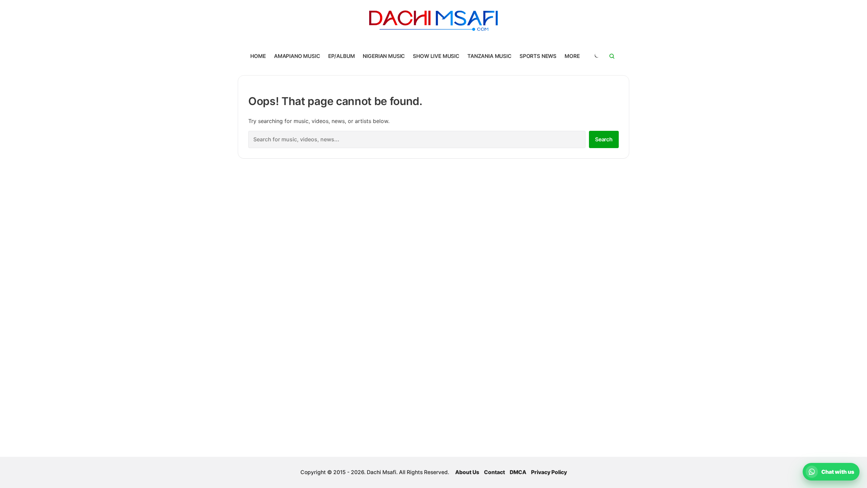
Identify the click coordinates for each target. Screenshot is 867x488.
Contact (494, 472)
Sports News (538, 56)
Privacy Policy (549, 472)
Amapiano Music (297, 56)
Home (258, 56)
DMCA (518, 472)
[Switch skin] (596, 56)
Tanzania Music (489, 56)
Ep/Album (341, 56)
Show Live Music (436, 56)
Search (604, 139)
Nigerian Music (384, 56)
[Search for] (612, 56)
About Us (467, 472)
